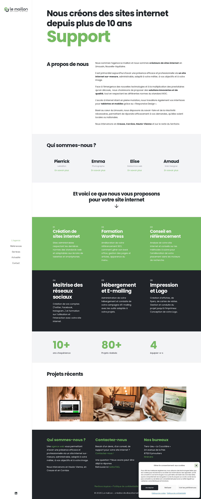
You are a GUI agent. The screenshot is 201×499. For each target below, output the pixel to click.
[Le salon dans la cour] (116, 404)
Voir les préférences (187, 487)
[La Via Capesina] (70, 404)
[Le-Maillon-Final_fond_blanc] (16, 9)
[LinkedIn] (16, 493)
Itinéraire (148, 456)
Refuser (168, 487)
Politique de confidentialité (176, 493)
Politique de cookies (159, 493)
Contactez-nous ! (104, 453)
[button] (196, 465)
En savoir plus (62, 170)
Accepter (150, 487)
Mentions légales (103, 486)
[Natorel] (163, 404)
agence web (57, 446)
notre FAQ (114, 466)
